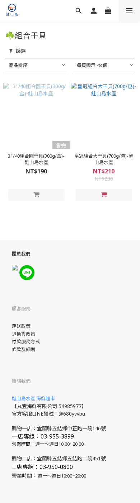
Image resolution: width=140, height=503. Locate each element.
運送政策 (21, 326)
